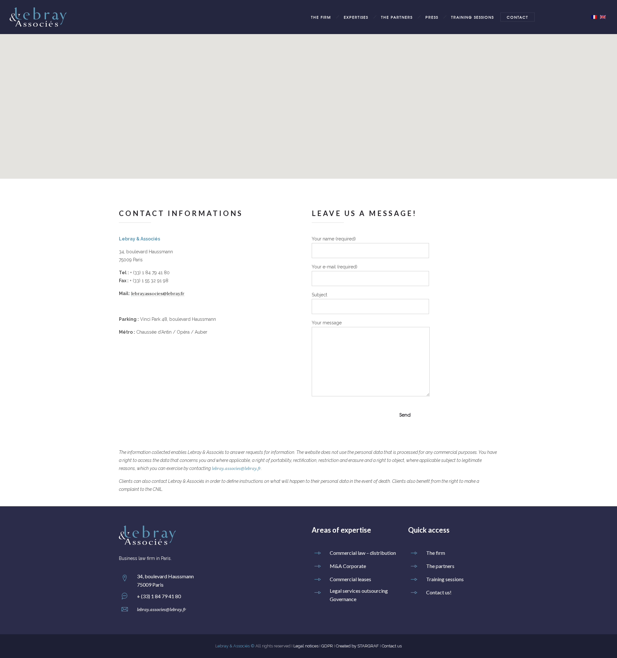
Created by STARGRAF (357, 646)
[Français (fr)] (594, 16)
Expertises (356, 17)
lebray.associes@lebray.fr (157, 293)
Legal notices (305, 646)
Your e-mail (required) (334, 266)
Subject (319, 294)
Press (431, 17)
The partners (397, 17)
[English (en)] (603, 16)
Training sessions (472, 17)
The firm (321, 17)
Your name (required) (334, 238)
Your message (327, 322)
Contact (517, 17)
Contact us (392, 646)
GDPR (327, 646)
